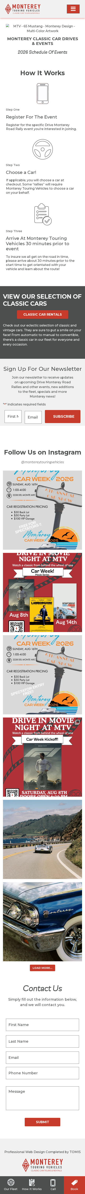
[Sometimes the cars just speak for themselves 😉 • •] (42, 921)
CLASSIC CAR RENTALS (42, 314)
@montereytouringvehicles (42, 462)
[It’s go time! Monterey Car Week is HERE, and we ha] (42, 592)
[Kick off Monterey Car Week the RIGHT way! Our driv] (42, 757)
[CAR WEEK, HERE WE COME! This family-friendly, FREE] (42, 674)
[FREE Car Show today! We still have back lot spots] (42, 510)
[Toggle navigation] (73, 9)
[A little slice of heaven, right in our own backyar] (42, 839)
